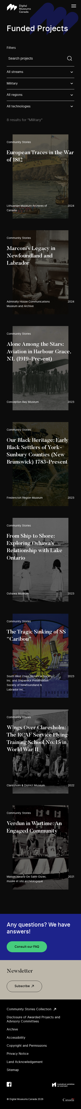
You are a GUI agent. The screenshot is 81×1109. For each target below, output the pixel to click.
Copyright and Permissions (27, 1045)
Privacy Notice (18, 1053)
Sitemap (13, 1070)
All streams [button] (15, 71)
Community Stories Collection (29, 1009)
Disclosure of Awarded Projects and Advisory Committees (33, 1019)
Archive (12, 1029)
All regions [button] (14, 94)
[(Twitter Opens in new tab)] (17, 1084)
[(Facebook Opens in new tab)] (9, 1084)
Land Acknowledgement (25, 1062)
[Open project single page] (40, 176)
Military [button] (12, 83)
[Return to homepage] (19, 8)
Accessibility (16, 1037)
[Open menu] (73, 8)
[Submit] (69, 58)
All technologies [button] (18, 106)
